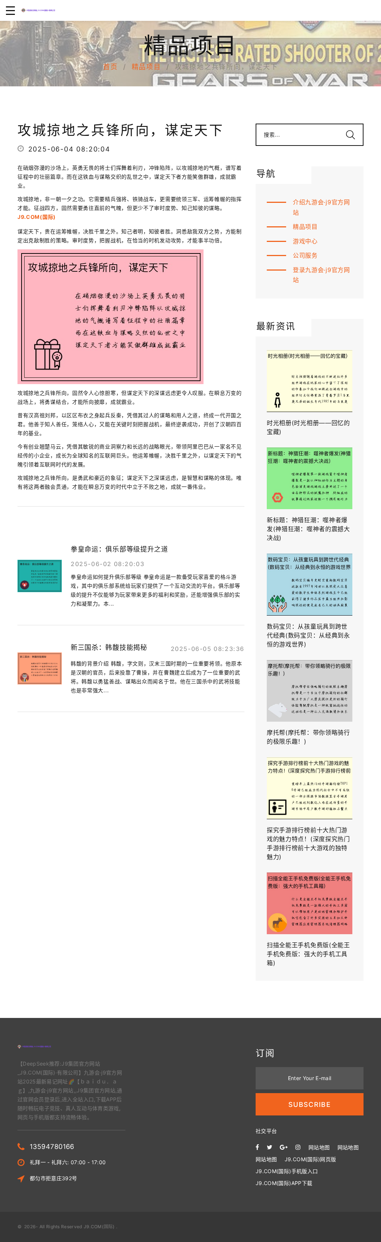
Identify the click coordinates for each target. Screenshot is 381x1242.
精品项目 (146, 67)
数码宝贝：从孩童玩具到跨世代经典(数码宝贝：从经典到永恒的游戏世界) (308, 635)
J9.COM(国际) (99, 1226)
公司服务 (305, 255)
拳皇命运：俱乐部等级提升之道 (119, 549)
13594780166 (52, 1146)
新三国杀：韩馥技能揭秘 (109, 647)
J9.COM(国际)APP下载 (284, 1183)
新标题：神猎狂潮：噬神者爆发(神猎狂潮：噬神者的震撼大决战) (308, 529)
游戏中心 (305, 241)
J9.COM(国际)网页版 (310, 1159)
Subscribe (309, 1104)
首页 (110, 67)
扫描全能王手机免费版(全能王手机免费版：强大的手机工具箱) (308, 954)
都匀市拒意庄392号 (53, 1178)
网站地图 (319, 1147)
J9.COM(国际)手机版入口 (287, 1171)
